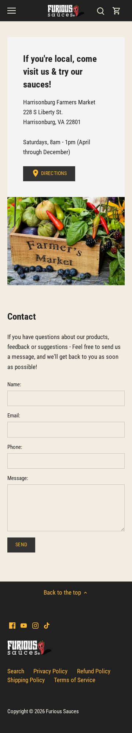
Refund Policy (93, 671)
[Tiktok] (47, 625)
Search (15, 671)
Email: (13, 415)
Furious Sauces (62, 711)
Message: (17, 478)
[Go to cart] (116, 11)
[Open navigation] (11, 11)
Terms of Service (74, 680)
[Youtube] (24, 625)
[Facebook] (12, 625)
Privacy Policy (50, 671)
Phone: (14, 447)
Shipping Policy (26, 680)
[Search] (100, 11)
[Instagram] (35, 625)
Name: (14, 384)
